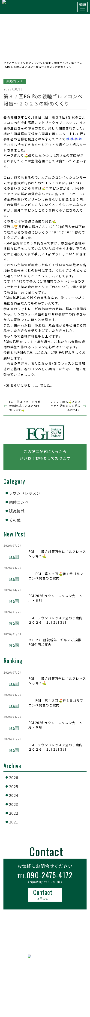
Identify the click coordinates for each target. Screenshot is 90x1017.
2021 (13, 822)
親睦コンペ (19, 502)
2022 (13, 813)
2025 (13, 786)
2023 (13, 804)
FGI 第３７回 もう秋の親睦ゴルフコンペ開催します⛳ (25, 406)
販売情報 (17, 511)
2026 (13, 777)
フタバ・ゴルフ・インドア (45, 973)
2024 (13, 795)
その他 (15, 520)
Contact (42, 894)
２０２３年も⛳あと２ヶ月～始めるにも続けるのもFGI (65, 406)
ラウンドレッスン (24, 493)
